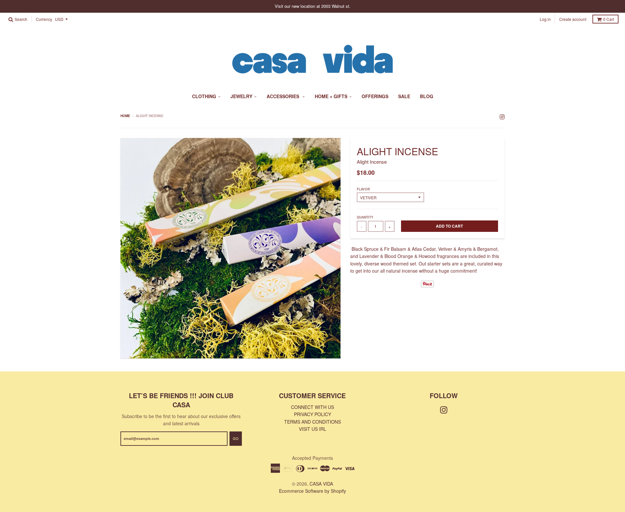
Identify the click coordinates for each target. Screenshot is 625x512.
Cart (608, 19)
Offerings (375, 96)
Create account (572, 19)
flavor (363, 189)
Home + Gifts (331, 96)
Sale (404, 96)
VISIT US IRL (312, 429)
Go (236, 438)
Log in (545, 19)
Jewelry (241, 96)
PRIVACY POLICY (312, 414)
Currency (44, 19)
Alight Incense (372, 161)
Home (125, 115)
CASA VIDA (321, 483)
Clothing (204, 96)
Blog (426, 96)
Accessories (283, 96)
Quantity (365, 217)
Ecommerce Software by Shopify (312, 491)
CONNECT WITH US (312, 407)
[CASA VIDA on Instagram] (502, 116)
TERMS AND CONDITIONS (312, 421)
